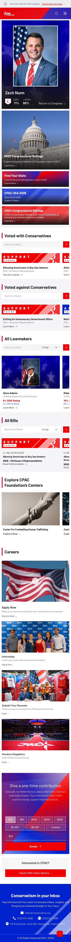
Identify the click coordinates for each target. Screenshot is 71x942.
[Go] (60, 934)
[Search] (66, 244)
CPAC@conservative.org (42, 709)
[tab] (10, 819)
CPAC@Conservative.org (18, 757)
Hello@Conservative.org (37, 912)
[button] (56, 13)
